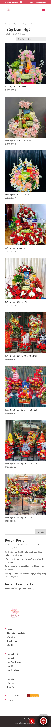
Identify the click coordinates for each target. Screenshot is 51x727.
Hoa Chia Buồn (13, 670)
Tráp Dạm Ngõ (13, 687)
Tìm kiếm (40, 532)
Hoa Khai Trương (14, 662)
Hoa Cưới (11, 658)
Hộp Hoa (10, 683)
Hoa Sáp (10, 679)
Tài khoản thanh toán (16, 633)
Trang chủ (9, 24)
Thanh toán (12, 641)
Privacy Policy (12, 700)
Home (9, 629)
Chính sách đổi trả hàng (17, 695)
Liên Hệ (10, 645)
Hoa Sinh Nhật (13, 654)
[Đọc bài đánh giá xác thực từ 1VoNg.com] (33, 696)
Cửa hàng (17, 24)
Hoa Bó (10, 666)
